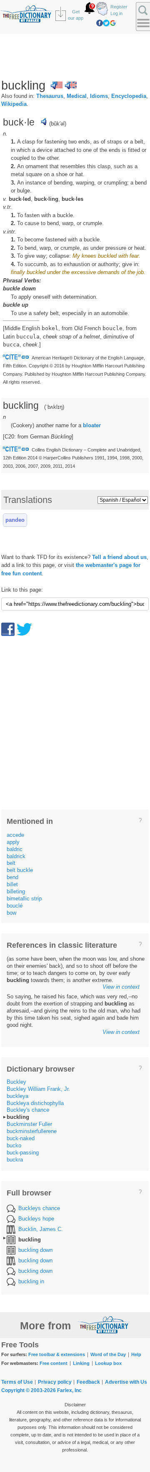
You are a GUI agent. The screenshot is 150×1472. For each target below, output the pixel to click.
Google (113, 23)
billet (12, 884)
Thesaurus (49, 96)
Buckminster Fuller (29, 1124)
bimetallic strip (24, 898)
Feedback (88, 1382)
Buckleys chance (39, 1208)
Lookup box (108, 1363)
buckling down (35, 1250)
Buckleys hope (36, 1219)
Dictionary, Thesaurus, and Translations (103, 1325)
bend (12, 877)
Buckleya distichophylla (35, 1103)
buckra (15, 1160)
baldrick (16, 856)
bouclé (14, 906)
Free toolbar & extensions (56, 1354)
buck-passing (23, 1152)
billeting (16, 891)
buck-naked (21, 1138)
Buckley (16, 1082)
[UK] (71, 85)
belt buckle (20, 870)
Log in (116, 13)
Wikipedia (14, 104)
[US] (56, 85)
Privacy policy (55, 1382)
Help (136, 1354)
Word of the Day (108, 1354)
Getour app (75, 15)
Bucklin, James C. (40, 1229)
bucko (14, 1145)
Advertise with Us (126, 1382)
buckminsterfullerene (32, 1131)
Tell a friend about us (119, 557)
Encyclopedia (128, 96)
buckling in (31, 1281)
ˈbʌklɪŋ (54, 407)
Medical (77, 96)
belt (11, 863)
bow (11, 913)
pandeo (15, 520)
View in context (121, 987)
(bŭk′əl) (57, 124)
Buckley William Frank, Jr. (38, 1089)
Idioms (99, 96)
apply (13, 842)
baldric (14, 849)
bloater (92, 425)
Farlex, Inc (69, 1390)
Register (119, 6)
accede (15, 835)
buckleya (17, 1096)
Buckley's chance (28, 1110)
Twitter (106, 23)
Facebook (99, 23)
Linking (81, 1363)
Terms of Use (17, 1382)
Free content (54, 1363)
